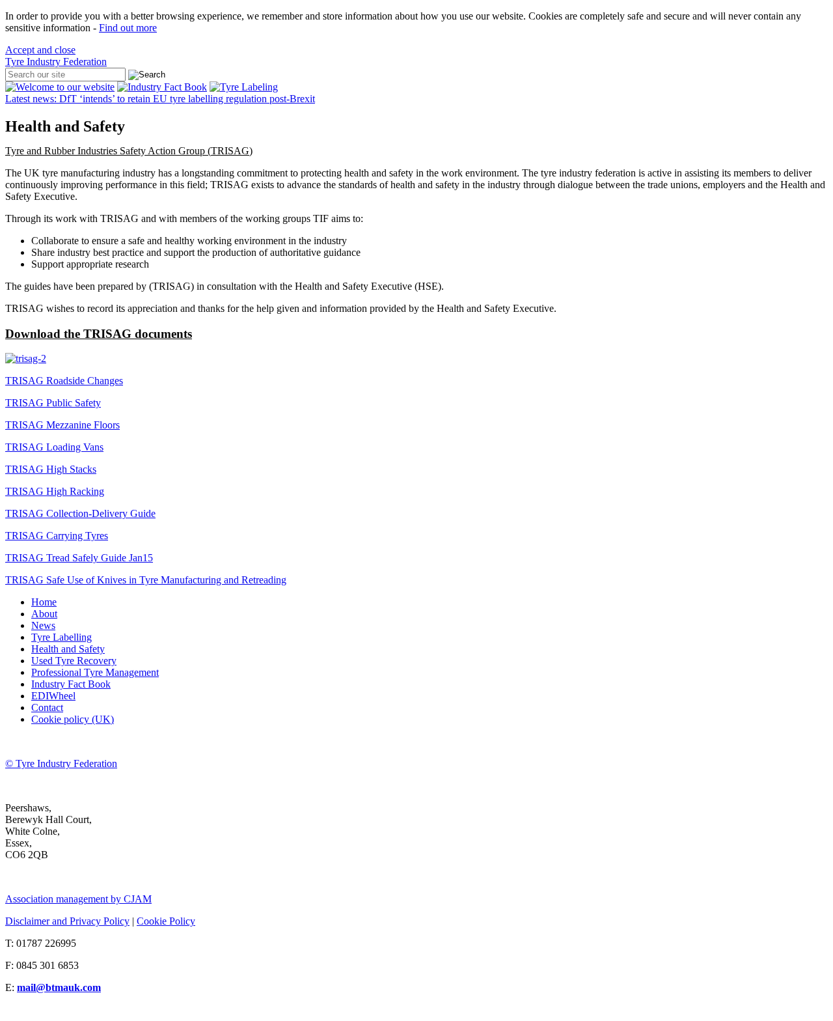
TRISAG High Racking (54, 491)
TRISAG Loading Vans (54, 447)
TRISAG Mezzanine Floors (62, 424)
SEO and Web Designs (52, 1009)
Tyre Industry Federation (56, 61)
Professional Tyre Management (95, 672)
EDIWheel (53, 695)
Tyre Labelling (61, 637)
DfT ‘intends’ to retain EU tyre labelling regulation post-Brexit (160, 98)
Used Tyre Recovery (73, 660)
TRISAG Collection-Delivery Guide (80, 513)
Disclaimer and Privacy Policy (67, 921)
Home (44, 602)
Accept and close (40, 49)
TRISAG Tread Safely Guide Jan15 (79, 557)
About (44, 613)
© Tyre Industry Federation (61, 763)
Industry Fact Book (71, 684)
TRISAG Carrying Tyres (56, 535)
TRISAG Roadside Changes (64, 380)
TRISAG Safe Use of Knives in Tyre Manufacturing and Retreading (145, 579)
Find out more (128, 27)
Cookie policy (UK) (72, 719)
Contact (47, 707)
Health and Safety (68, 648)
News (43, 625)
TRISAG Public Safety (53, 402)
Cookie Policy (166, 921)
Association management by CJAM (78, 898)
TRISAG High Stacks (50, 469)
